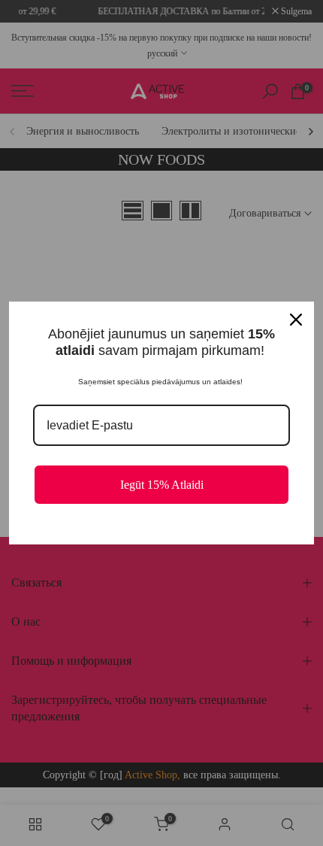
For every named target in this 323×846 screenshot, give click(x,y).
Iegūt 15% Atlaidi (162, 484)
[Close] (296, 320)
